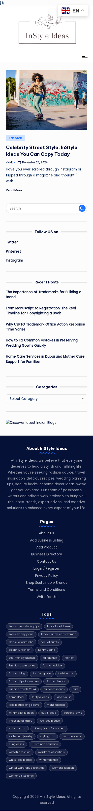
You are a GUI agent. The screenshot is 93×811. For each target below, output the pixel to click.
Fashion (15, 138)
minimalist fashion (21, 713)
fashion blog (17, 673)
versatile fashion (20, 752)
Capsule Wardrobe (21, 642)
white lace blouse (20, 760)
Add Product (46, 547)
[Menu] (84, 57)
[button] (82, 208)
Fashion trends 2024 (22, 689)
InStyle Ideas (26, 460)
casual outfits (50, 642)
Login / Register (46, 568)
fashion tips (66, 673)
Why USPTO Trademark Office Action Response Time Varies (45, 327)
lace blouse (64, 697)
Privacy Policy (46, 575)
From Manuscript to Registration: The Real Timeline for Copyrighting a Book (41, 311)
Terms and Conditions (46, 589)
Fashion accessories (22, 665)
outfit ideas (48, 713)
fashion (69, 658)
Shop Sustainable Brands (46, 582)
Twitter (12, 242)
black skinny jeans (21, 634)
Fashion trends (56, 681)
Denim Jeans (46, 650)
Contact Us (46, 561)
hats (75, 689)
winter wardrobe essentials (26, 768)
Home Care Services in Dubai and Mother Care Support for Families (45, 359)
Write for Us (47, 597)
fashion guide (42, 673)
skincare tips (17, 728)
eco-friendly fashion (22, 658)
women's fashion (63, 768)
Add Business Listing (46, 540)
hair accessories (54, 689)
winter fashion (48, 760)
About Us (46, 533)
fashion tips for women (24, 681)
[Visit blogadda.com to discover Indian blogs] (31, 422)
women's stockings (21, 776)
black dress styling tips (24, 626)
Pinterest (13, 251)
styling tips (47, 736)
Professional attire (20, 721)
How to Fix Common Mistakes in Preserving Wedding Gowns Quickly (42, 343)
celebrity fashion (20, 650)
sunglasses (16, 744)
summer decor (72, 736)
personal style (73, 713)
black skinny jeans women (58, 634)
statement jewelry (20, 736)
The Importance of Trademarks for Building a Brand (43, 294)
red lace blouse (50, 721)
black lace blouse (58, 626)
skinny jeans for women (48, 728)
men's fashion (56, 705)
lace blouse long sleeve (24, 705)
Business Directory (46, 554)
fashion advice (52, 665)
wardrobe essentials (51, 752)
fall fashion (50, 658)
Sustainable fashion (45, 744)
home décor (16, 697)
